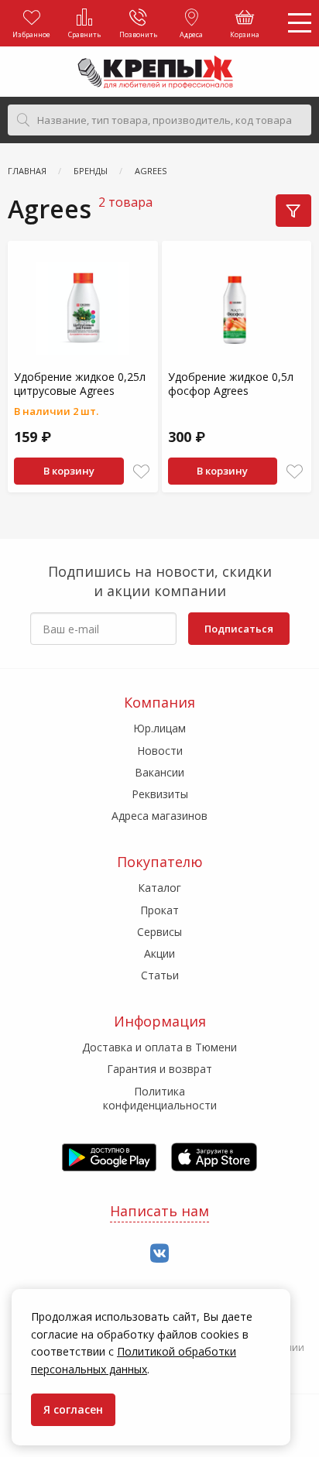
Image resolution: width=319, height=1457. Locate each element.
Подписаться (238, 629)
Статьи (160, 975)
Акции (159, 953)
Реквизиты (160, 794)
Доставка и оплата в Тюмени (159, 1047)
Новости (160, 750)
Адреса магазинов (159, 815)
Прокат (159, 910)
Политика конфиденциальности (160, 1098)
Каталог (159, 887)
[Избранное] (141, 472)
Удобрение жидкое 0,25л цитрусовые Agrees (80, 383)
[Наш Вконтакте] (159, 1254)
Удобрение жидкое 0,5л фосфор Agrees (230, 383)
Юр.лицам (159, 728)
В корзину (68, 471)
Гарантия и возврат (159, 1068)
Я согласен (73, 1409)
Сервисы (159, 931)
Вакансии (159, 772)
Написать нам (159, 1211)
